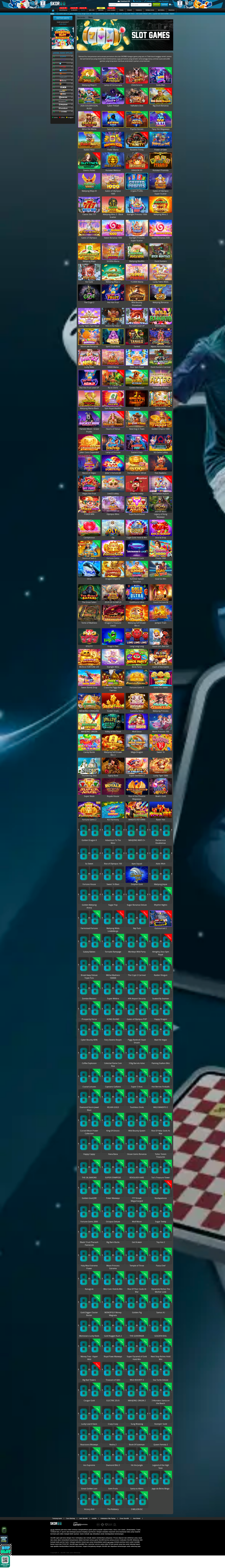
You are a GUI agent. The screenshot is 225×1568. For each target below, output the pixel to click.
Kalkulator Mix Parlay (108, 1518)
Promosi (171, 10)
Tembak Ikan (150, 10)
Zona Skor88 (124, 1518)
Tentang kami (57, 1518)
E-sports (74, 9)
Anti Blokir (136, 1518)
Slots (82, 9)
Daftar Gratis (62, 18)
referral (161, 10)
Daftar (164, 5)
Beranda (81, 17)
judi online (110, 1542)
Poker (129, 10)
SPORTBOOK (63, 9)
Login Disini (62, 24)
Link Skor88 (83, 1518)
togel (121, 10)
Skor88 (52, 1529)
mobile (94, 1518)
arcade (100, 9)
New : (52, 14)
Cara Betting (70, 1518)
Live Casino (111, 9)
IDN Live (91, 10)
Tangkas (139, 10)
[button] (171, 4)
